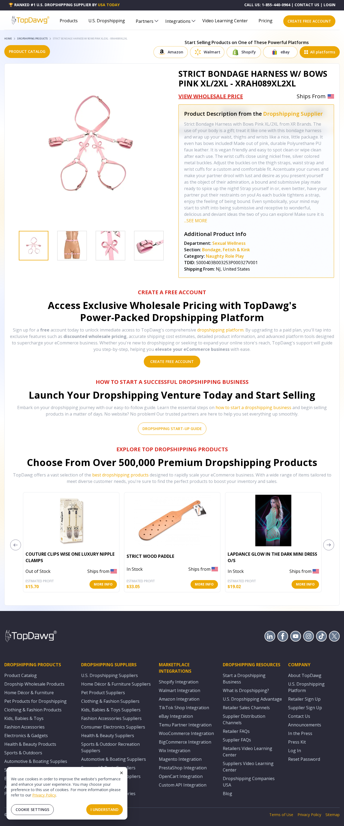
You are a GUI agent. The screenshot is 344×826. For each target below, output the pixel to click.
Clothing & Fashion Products (33, 710)
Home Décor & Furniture (29, 693)
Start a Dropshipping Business (244, 678)
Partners (144, 21)
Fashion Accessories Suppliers (111, 718)
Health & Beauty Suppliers (107, 735)
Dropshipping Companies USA (249, 782)
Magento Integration (180, 759)
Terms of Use (281, 814)
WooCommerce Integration (186, 733)
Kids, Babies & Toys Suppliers (111, 710)
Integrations (178, 21)
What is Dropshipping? (246, 690)
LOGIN (329, 4)
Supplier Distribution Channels (244, 719)
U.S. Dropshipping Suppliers (109, 675)
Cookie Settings (32, 809)
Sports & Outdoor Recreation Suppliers (110, 747)
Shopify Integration (178, 682)
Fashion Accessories (24, 727)
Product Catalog (20, 675)
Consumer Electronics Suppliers (113, 727)
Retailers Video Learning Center (247, 751)
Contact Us (299, 716)
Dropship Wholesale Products (34, 684)
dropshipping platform (220, 330)
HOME (8, 38)
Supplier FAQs (237, 740)
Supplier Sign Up (305, 708)
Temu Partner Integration (185, 725)
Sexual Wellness (229, 243)
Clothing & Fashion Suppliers (110, 701)
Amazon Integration (179, 699)
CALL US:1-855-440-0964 (267, 4)
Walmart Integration (179, 690)
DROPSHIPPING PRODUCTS (32, 38)
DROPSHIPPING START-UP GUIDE (172, 428)
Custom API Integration (182, 785)
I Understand (105, 809)
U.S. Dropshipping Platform (306, 687)
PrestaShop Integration (183, 768)
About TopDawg (304, 675)
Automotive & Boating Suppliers (113, 759)
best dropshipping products (120, 475)
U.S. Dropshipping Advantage (252, 699)
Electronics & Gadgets (26, 735)
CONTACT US (307, 4)
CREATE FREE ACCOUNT (309, 21)
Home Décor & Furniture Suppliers (116, 684)
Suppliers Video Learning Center (248, 766)
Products (69, 21)
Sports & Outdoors (23, 753)
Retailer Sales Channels (246, 708)
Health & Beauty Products (30, 744)
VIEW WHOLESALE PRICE (210, 96)
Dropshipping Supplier (293, 113)
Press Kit (297, 742)
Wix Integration (174, 751)
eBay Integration (176, 716)
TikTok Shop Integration (184, 708)
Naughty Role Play (225, 256)
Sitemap (332, 814)
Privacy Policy (44, 795)
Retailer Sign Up (304, 699)
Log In (294, 751)
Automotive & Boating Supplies (35, 761)
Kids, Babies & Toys (24, 718)
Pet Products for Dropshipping (35, 701)
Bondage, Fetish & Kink (226, 250)
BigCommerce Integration (185, 742)
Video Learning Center (225, 21)
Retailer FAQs (236, 731)
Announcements (304, 725)
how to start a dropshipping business (253, 407)
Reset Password (304, 759)
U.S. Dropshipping (106, 21)
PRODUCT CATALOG (27, 51)
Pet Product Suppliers (103, 693)
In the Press (300, 733)
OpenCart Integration (181, 776)
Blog (227, 793)
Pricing (266, 21)
